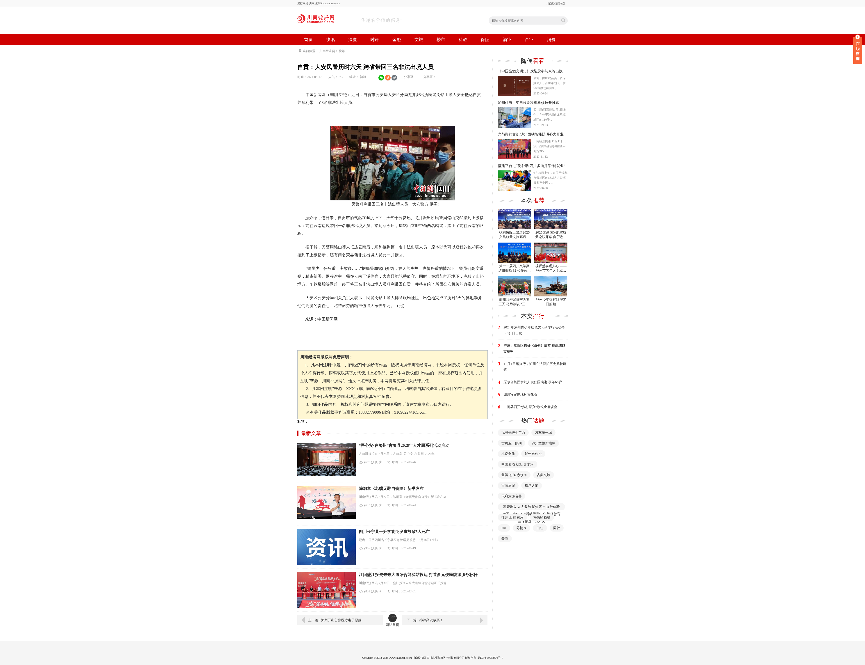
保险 (485, 39)
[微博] (388, 77)
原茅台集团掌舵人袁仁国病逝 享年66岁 (532, 382)
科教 (463, 39)
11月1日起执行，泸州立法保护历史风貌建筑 (534, 366)
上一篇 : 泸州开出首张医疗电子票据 (335, 620)
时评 (374, 39)
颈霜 (504, 538)
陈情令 (522, 528)
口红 (540, 528)
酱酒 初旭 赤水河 (514, 475)
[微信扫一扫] (381, 77)
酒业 (507, 39)
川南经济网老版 (555, 3)
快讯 (330, 39)
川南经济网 (327, 51)
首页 (308, 39)
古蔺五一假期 (511, 443)
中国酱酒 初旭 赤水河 (517, 464)
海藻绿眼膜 (541, 517)
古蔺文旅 (543, 475)
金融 (396, 39)
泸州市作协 (533, 454)
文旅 (418, 39)
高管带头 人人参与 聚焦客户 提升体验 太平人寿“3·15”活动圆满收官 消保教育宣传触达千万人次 (531, 514)
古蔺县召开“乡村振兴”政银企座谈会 (530, 407)
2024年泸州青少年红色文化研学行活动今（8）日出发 (534, 330)
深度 (352, 39)
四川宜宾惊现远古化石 (520, 394)
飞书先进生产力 (513, 432)
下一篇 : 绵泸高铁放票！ (425, 620)
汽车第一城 (543, 432)
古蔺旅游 (508, 485)
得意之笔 (531, 485)
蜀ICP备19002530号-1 (490, 657)
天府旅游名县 (511, 496)
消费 (551, 39)
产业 (529, 39)
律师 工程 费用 (512, 517)
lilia (504, 528)
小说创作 (508, 454)
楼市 (441, 39)
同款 (556, 528)
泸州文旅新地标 (543, 443)
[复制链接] (394, 77)
